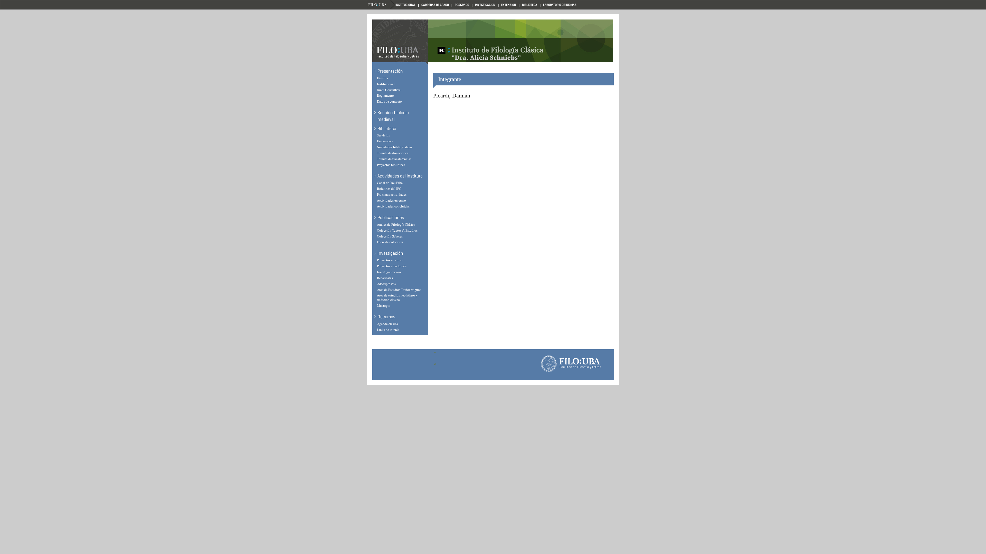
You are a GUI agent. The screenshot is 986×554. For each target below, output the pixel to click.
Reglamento (385, 95)
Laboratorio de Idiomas (559, 5)
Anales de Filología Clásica (396, 224)
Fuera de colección (390, 242)
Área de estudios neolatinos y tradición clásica (397, 297)
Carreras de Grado (435, 5)
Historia (382, 78)
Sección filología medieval (393, 116)
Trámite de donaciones (392, 153)
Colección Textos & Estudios (397, 230)
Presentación (390, 71)
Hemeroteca (385, 141)
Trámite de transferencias (394, 158)
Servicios (383, 135)
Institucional (405, 5)
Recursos (386, 317)
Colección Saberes (390, 236)
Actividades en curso (391, 200)
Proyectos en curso (390, 260)
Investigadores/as (389, 272)
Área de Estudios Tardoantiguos (399, 289)
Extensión (508, 5)
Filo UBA (381, 4)
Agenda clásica (387, 323)
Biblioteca (529, 5)
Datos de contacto (389, 101)
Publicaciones (390, 217)
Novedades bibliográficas (394, 147)
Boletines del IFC (389, 188)
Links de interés (388, 329)
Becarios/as (385, 277)
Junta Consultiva (389, 89)
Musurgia (383, 305)
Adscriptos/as (386, 283)
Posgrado (462, 5)
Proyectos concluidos (391, 266)
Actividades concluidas (393, 206)
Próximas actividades (391, 194)
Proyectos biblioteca (391, 164)
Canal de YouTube (390, 182)
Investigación (485, 5)
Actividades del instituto (400, 176)
